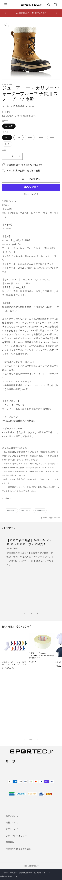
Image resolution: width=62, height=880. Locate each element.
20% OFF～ (11, 510)
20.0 (18, 137)
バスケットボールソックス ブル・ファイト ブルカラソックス (15, 663)
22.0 (42, 138)
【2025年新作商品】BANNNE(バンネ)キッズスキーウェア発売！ (28, 542)
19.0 (7, 137)
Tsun (58, 518)
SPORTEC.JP (33, 866)
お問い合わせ (12, 816)
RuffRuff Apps (48, 518)
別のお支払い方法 (31, 194)
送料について (12, 822)
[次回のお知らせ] (56, 13)
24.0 (8, 145)
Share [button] (8, 498)
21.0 (31, 138)
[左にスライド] (24, 613)
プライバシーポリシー (16, 835)
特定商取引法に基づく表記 (18, 848)
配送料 (8, 116)
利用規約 (10, 842)
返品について (12, 829)
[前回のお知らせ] (5, 13)
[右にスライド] (37, 613)
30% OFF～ (26, 510)
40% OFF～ (40, 510)
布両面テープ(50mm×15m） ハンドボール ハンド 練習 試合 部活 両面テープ (41, 655)
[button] (6, 4)
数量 (4, 150)
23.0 (53, 138)
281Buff (9, 126)
